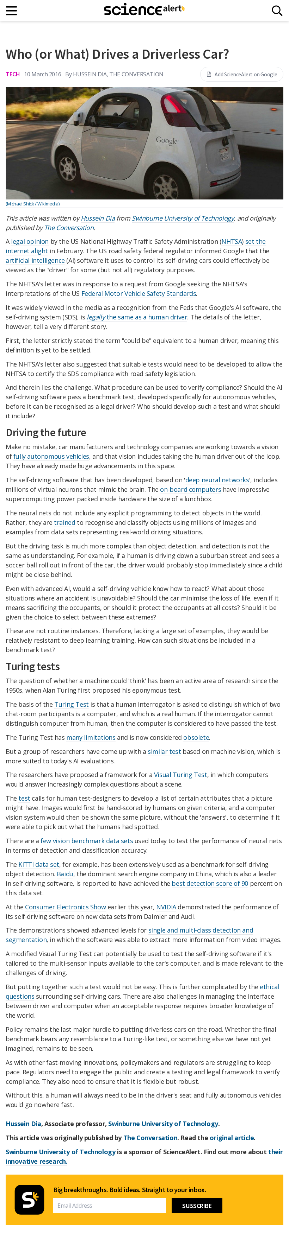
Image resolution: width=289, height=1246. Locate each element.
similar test (164, 751)
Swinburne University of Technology (183, 218)
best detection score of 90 (210, 883)
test (24, 798)
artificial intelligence (35, 260)
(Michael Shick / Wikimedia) (32, 204)
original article (232, 1137)
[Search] (277, 11)
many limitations (91, 737)
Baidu (65, 874)
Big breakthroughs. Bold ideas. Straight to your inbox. (129, 1190)
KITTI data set (38, 864)
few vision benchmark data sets (87, 841)
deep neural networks (217, 480)
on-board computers (190, 489)
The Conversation (69, 227)
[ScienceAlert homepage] (144, 10)
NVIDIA (166, 907)
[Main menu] (12, 11)
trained (64, 522)
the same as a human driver (137, 317)
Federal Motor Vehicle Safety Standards (138, 293)
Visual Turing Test (180, 774)
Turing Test (71, 704)
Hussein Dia (98, 218)
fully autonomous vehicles (51, 456)
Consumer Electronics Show (65, 907)
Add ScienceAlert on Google (246, 74)
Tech (13, 74)
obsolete (196, 737)
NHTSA (231, 241)
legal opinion (30, 241)
